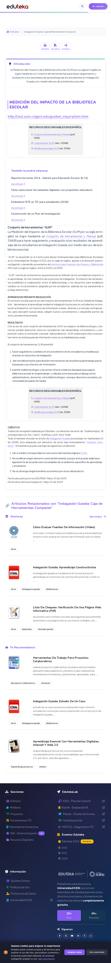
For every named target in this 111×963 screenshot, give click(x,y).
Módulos (15, 807)
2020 (65, 858)
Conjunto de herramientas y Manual (52, 134)
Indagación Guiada (60, 438)
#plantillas (27, 629)
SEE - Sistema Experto (26, 833)
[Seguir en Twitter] (84, 935)
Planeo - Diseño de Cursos (79, 814)
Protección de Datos (23, 893)
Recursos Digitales (21, 839)
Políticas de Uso (20, 887)
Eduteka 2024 (76, 841)
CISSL (84, 452)
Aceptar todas (74, 952)
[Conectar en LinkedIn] (78, 935)
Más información (46, 958)
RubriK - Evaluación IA (75, 807)
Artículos (14, 31)
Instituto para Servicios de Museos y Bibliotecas (77, 264)
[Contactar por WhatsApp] (90, 935)
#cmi (13, 549)
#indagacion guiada (31, 589)
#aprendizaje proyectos (22, 767)
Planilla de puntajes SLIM (47, 148)
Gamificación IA (72, 820)
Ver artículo (17, 183)
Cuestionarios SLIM (44, 143)
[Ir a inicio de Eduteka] (17, 6)
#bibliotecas (52, 589)
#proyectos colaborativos (23, 683)
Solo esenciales (96, 952)
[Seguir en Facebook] (59, 935)
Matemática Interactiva (24, 826)
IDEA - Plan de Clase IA (77, 801)
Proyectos (16, 814)
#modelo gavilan (45, 629)
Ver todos (95, 516)
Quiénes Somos (20, 880)
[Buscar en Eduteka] (82, 6)
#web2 (42, 767)
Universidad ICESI (21, 900)
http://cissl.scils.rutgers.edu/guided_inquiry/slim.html (48, 116)
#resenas (45, 683)
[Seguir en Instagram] (66, 935)
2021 (64, 853)
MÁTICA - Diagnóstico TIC (78, 826)
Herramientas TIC (21, 820)
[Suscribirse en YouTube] (72, 935)
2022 (64, 847)
